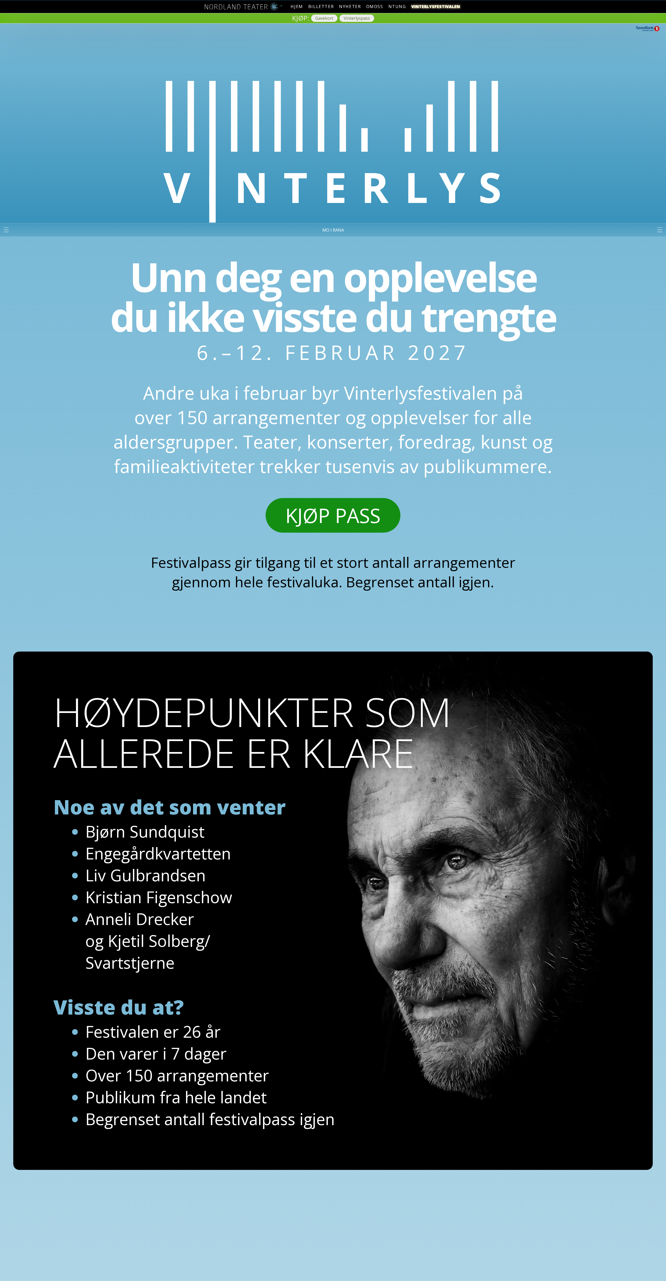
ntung (397, 6)
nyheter (350, 6)
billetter (321, 6)
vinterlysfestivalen (435, 6)
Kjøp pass (333, 515)
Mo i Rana (333, 230)
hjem (297, 6)
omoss (374, 6)
